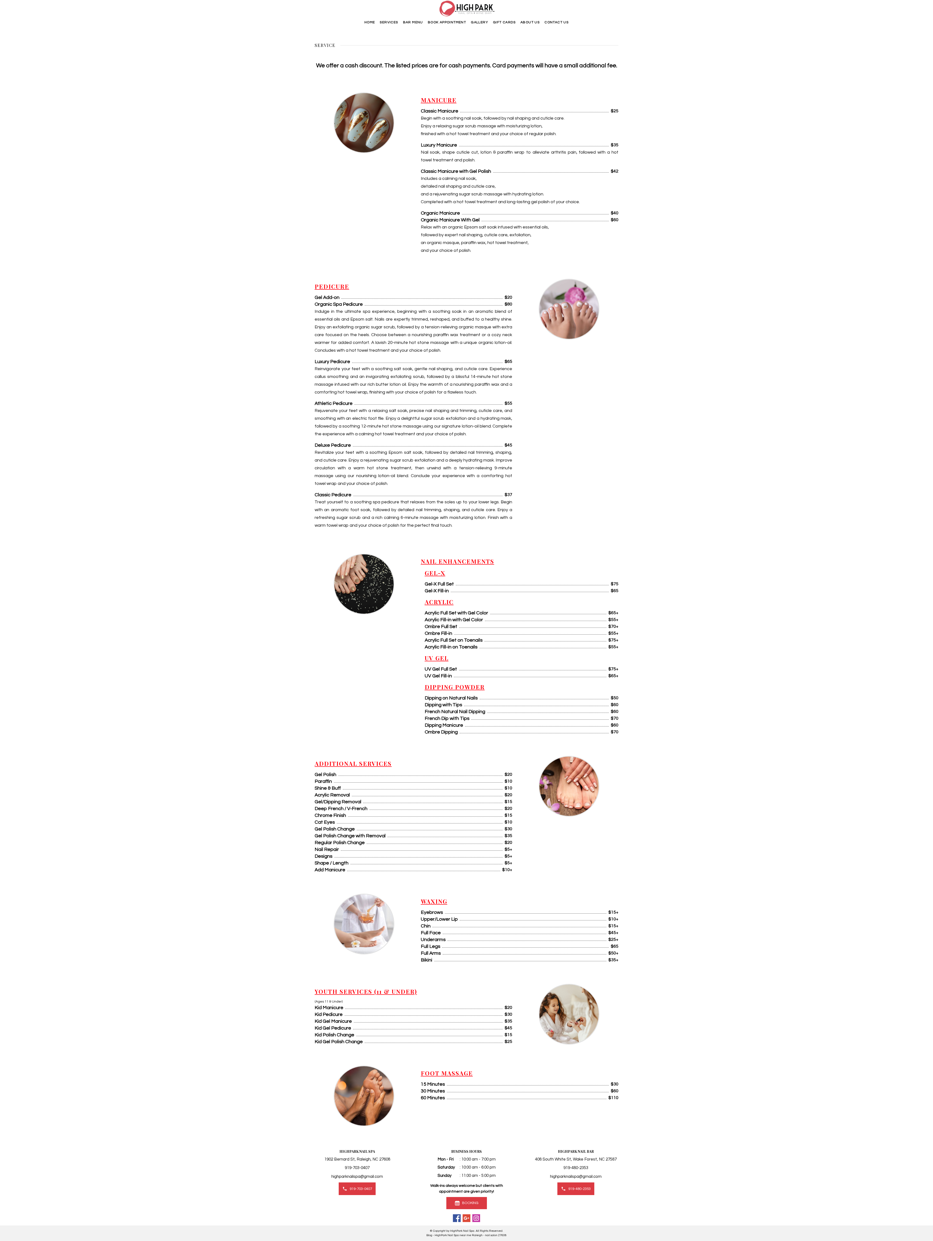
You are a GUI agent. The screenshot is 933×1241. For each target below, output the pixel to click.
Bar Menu (413, 22)
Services (389, 22)
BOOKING (470, 1203)
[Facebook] (457, 1218)
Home (369, 22)
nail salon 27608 (496, 1235)
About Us (530, 22)
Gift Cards (504, 22)
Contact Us (556, 22)
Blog (429, 1235)
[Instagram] (476, 1218)
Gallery (479, 22)
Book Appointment (447, 22)
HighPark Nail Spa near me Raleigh (459, 1235)
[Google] (466, 1218)
